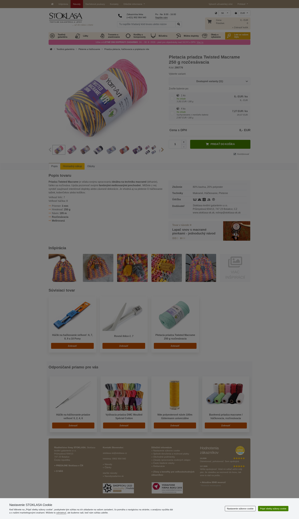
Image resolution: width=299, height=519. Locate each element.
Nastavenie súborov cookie (240, 508)
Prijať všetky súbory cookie (273, 508)
